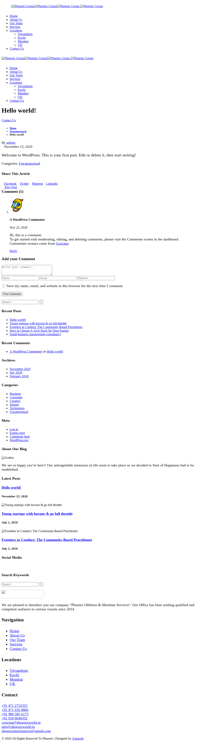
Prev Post (10, 187)
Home (14, 631)
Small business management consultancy (35, 334)
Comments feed (20, 436)
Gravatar (62, 243)
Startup (14, 404)
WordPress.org (19, 440)
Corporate (16, 397)
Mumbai (16, 679)
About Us (17, 635)
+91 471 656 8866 (15, 710)
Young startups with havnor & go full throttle (38, 323)
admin (10, 143)
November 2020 (20, 369)
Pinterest (37, 183)
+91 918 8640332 (14, 718)
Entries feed (17, 433)
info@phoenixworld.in (188, 3)
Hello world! (18, 319)
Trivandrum (19, 670)
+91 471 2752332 (14, 706)
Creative (15, 401)
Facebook (10, 183)
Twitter (24, 183)
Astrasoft (77, 738)
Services (16, 644)
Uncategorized (29, 163)
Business (15, 393)
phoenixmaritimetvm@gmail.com (26, 731)
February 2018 (19, 376)
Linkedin (52, 183)
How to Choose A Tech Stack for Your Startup (39, 330)
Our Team (17, 640)
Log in (14, 429)
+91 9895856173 (158, 3)
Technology (17, 408)
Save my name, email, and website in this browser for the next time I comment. (65, 286)
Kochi (14, 675)
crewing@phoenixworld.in (21, 722)
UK (12, 684)
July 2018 (16, 372)
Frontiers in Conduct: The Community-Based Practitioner (46, 327)
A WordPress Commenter (26, 351)
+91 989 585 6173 (15, 714)
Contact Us (18, 649)
